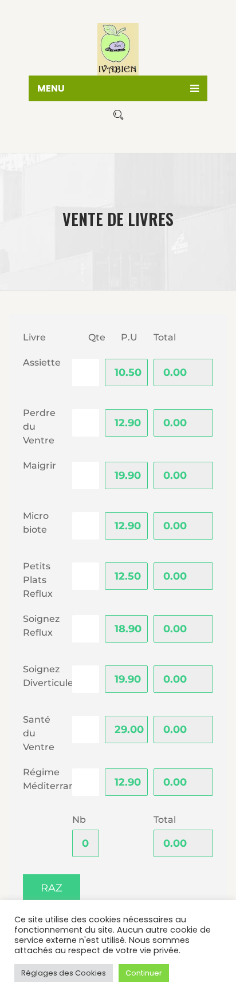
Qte (96, 337)
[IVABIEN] (117, 46)
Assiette (42, 362)
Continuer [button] (143, 973)
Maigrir (39, 465)
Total (165, 337)
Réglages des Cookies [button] (63, 973)
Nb (79, 819)
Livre (34, 337)
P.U (129, 337)
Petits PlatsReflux (38, 580)
